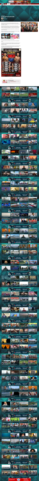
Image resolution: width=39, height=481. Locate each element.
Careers (24, 3)
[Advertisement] (19, 10)
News (9, 3)
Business (16, 3)
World (21, 3)
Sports (12, 3)
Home (5, 3)
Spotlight (29, 3)
